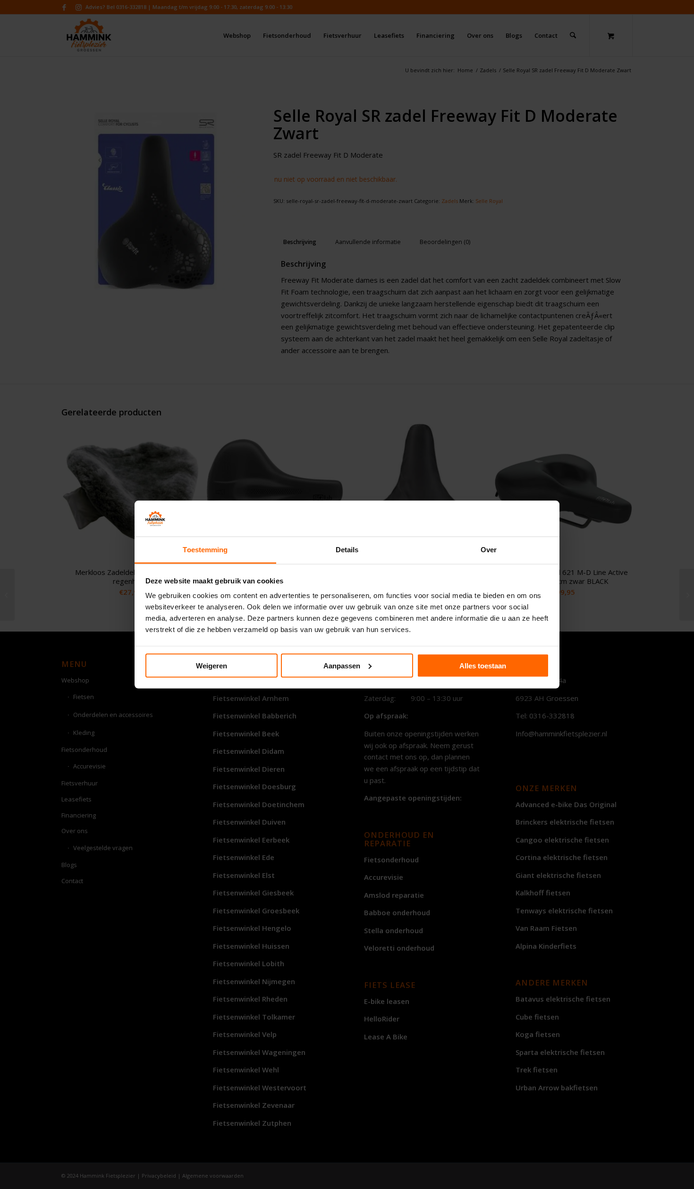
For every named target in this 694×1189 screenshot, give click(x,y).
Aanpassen (341, 665)
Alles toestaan (482, 665)
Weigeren (211, 665)
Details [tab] (347, 550)
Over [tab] (489, 550)
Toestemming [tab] (205, 550)
